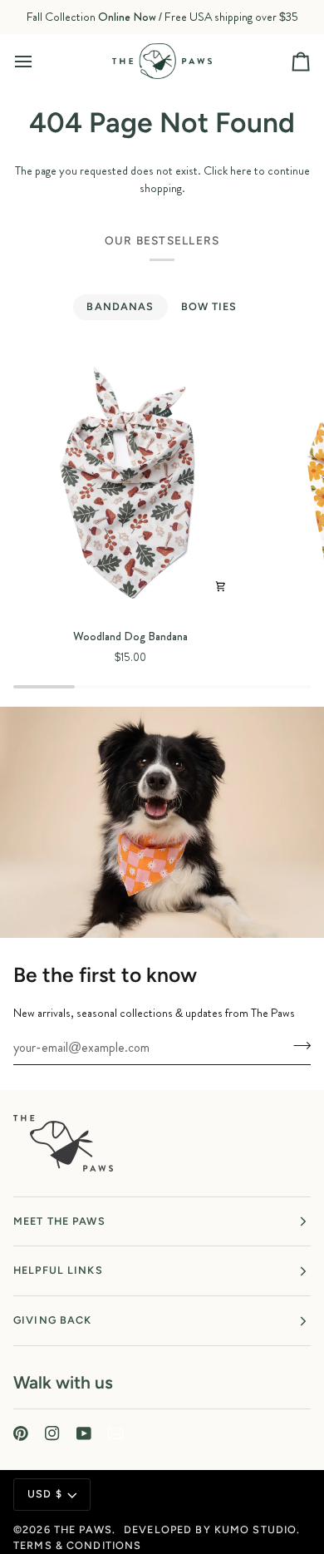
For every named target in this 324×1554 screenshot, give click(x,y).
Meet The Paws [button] (59, 1221)
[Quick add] (221, 587)
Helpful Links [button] (58, 1270)
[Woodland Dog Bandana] (130, 483)
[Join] (297, 1045)
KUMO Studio (255, 1529)
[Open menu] (38, 60)
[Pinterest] (20, 1433)
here (241, 170)
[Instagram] (52, 1433)
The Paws (83, 1529)
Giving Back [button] (52, 1320)
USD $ (44, 1493)
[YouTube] (83, 1433)
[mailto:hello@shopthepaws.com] (115, 1433)
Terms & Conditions (77, 1545)
